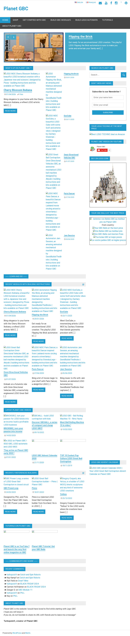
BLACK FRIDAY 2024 (29, 584)
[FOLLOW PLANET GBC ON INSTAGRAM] (116, 3)
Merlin (27, 633)
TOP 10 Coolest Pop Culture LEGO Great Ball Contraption (71, 458)
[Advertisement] (109, 286)
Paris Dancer (69, 193)
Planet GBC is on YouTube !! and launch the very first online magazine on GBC (16, 549)
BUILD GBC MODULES (61, 20)
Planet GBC (16, 8)
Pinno (34, 488)
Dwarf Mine (23, 581)
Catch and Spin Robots (30, 574)
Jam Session (69, 235)
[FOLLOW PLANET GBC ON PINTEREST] (126, 3)
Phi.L (22, 593)
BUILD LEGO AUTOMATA (86, 20)
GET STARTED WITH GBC (34, 20)
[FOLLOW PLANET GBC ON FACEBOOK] (111, 3)
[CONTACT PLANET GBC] (100, 3)
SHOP (15, 20)
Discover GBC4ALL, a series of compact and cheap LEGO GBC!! (44, 425)
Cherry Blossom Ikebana (18, 90)
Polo (21, 94)
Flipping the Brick (81, 36)
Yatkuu (63, 494)
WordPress (17, 633)
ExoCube (67, 116)
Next (13, 37)
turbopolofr (12, 574)
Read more (10, 111)
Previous (8, 37)
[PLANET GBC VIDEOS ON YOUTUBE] (106, 3)
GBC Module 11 (25, 590)
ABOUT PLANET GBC (11, 26)
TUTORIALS (107, 20)
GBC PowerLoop (11, 488)
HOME (5, 20)
